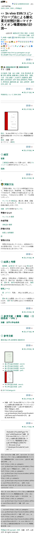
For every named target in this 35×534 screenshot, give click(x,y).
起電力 (11, 266)
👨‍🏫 (12, 42)
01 (28, 92)
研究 (13, 142)
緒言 (6, 154)
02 (28, 109)
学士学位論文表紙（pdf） (14, 387)
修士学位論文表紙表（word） (15, 364)
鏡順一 (11, 78)
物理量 (4, 266)
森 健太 (20, 82)
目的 (2, 168)
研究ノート (5, 288)
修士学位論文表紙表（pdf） (14, 366)
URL (13, 318)
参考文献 (8, 316)
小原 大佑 (5, 78)
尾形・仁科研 (29, 33)
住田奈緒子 (8, 80)
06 (28, 312)
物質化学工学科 (18, 33)
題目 (2, 133)
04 (28, 178)
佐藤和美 (25, 78)
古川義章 (4, 73)
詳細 (15, 37)
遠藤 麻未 (15, 75)
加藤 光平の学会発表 (10, 322)
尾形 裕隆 (29, 75)
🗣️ (32, 46)
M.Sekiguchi (10, 390)
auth (4, 40)
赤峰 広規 (20, 73)
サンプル (5, 201)
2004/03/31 (11, 67)
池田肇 (9, 75)
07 (28, 332)
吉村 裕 (8, 84)
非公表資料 (5, 55)
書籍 (19, 316)
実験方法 (9, 184)
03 (28, 150)
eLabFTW (4, 50)
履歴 (12, 217)
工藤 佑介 (12, 73)
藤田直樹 (13, 82)
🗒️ (9, 46)
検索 (4, 37)
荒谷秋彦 (28, 73)
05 (28, 258)
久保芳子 (18, 78)
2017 (4, 390)
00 (28, 63)
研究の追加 (21, 37)
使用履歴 (10, 233)
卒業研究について (7, 94)
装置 (3, 233)
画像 (19, 340)
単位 (28, 266)
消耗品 (13, 201)
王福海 (21, 75)
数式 (12, 282)
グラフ (8, 293)
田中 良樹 (16, 80)
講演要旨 (14, 340)
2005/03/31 (24, 67)
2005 (3, 8)
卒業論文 (19, 8)
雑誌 (26, 316)
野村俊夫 (6, 82)
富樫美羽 (24, 80)
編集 (9, 37)
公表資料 (4, 53)
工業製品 (5, 163)
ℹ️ (13, 37)
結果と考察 (9, 261)
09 (28, 399)
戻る (25, 63)
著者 (2, 140)
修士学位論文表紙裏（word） (15, 368)
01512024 (22, 35)
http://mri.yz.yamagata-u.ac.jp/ (18, 53)
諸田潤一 (27, 82)
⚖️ (4, 48)
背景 (2, 158)
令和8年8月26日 (23, 4)
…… (8, 44)
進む (30, 63)
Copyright (12, 530)
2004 (7, 8)
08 (28, 349)
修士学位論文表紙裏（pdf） (14, 370)
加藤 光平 (30, 35)
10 (28, 427)
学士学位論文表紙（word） (14, 384)
